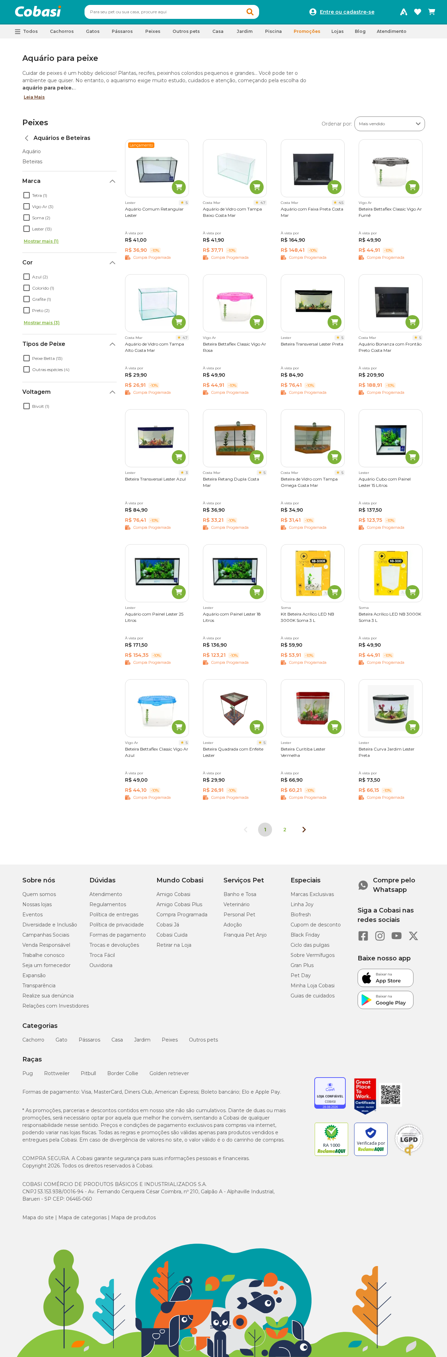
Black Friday (305, 935)
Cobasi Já (167, 925)
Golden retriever (169, 1073)
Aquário (31, 151)
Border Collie (122, 1073)
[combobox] (172, 12)
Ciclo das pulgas (310, 945)
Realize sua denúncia (48, 996)
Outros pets (203, 1040)
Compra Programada (181, 914)
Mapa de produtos (133, 1217)
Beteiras (32, 161)
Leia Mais (34, 97)
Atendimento (391, 31)
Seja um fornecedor (46, 965)
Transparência (39, 985)
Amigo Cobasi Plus (179, 904)
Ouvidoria (100, 965)
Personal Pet (239, 914)
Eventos (32, 914)
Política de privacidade (116, 925)
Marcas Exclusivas (312, 894)
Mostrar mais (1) (41, 241)
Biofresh (301, 914)
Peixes (35, 122)
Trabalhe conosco (43, 955)
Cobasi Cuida (172, 935)
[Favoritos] (417, 12)
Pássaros (89, 1040)
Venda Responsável (46, 945)
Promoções (307, 31)
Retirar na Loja (173, 945)
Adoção (233, 925)
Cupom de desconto (316, 925)
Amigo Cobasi (173, 894)
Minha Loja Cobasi (313, 985)
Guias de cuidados (313, 996)
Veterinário (237, 904)
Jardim (142, 1040)
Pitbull (88, 1073)
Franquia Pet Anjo (245, 935)
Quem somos (39, 894)
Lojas (337, 31)
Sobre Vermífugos (313, 955)
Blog (360, 31)
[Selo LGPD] (409, 1156)
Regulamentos (107, 904)
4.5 (341, 202)
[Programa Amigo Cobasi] (404, 12)
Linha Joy (302, 904)
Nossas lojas (37, 904)
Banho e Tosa (240, 894)
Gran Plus (302, 965)
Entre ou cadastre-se (347, 12)
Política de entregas (113, 914)
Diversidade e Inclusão (49, 925)
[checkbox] (26, 195)
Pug (27, 1073)
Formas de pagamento (117, 935)
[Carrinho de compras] (431, 12)
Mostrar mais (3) (42, 322)
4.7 (263, 202)
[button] (250, 12)
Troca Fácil (102, 955)
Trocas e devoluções (114, 945)
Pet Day (301, 975)
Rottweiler (56, 1073)
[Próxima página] (304, 830)
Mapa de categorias (82, 1217)
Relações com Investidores (55, 1006)
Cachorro (33, 1040)
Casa (117, 1040)
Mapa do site (38, 1217)
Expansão (34, 975)
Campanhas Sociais (45, 935)
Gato (61, 1040)
